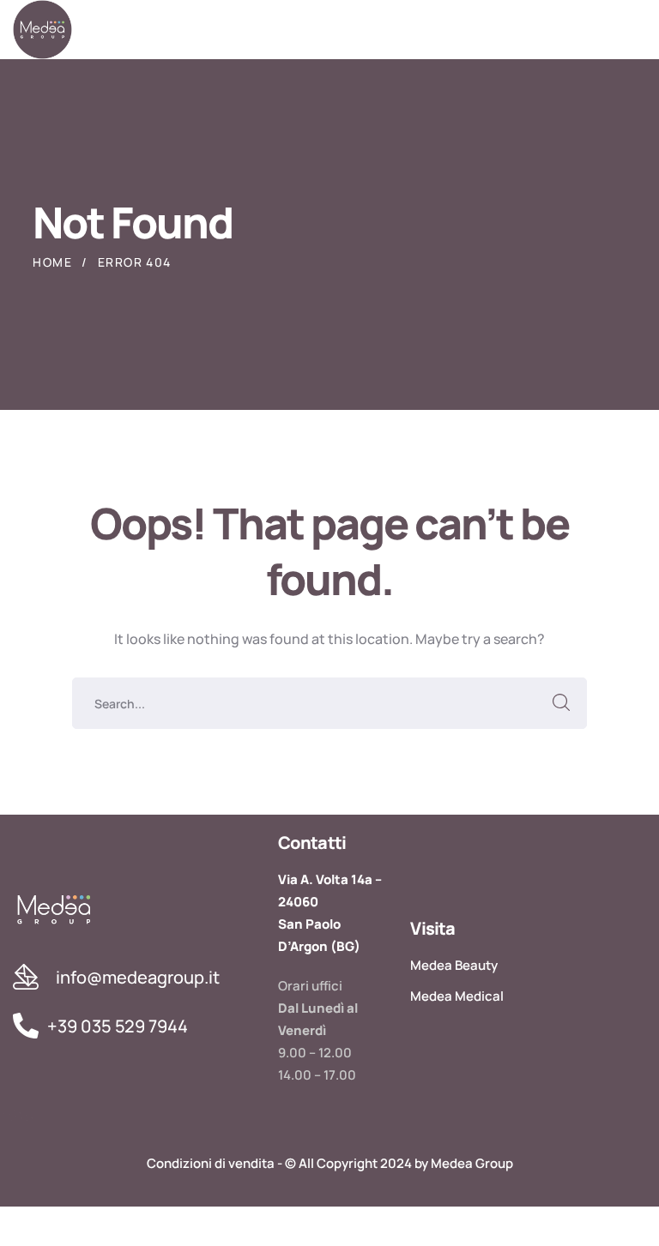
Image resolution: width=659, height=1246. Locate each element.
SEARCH (561, 703)
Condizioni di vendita (211, 1163)
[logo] (42, 28)
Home (52, 262)
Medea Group (472, 1163)
